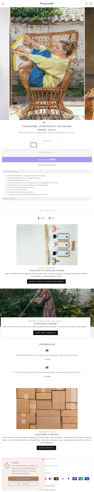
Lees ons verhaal (45, 333)
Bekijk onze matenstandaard (46, 281)
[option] (47, 63)
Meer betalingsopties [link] (47, 165)
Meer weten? (46, 448)
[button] (47, 171)
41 (60, 145)
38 (40, 145)
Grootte (47, 140)
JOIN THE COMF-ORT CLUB (47, 466)
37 (34, 145)
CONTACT (47, 473)
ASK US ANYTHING (46, 210)
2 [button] (46, 122)
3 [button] (48, 122)
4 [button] (50, 122)
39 (47, 145)
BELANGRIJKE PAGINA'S (47, 458)
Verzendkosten (41, 132)
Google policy (23, 473)
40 (54, 145)
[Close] (43, 459)
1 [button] (44, 122)
